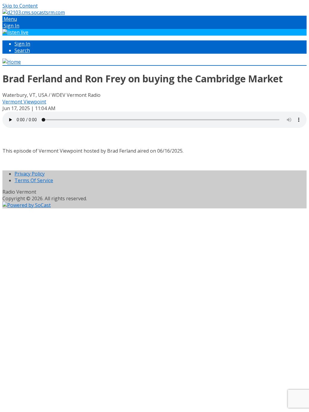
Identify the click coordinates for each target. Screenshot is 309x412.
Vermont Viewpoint (24, 101)
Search (22, 50)
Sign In (22, 43)
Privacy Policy (29, 173)
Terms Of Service (33, 180)
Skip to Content (20, 5)
